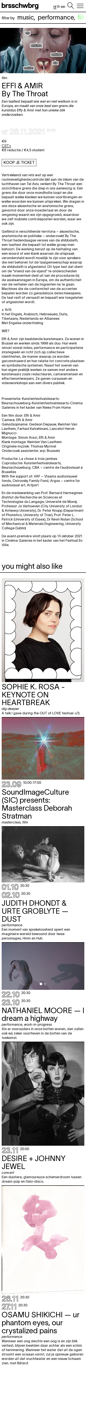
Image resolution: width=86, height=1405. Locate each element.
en (63, 6)
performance (56, 17)
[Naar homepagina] (21, 5)
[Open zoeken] (70, 6)
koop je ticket (19, 162)
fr (58, 6)
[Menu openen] (80, 6)
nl (54, 6)
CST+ (6, 145)
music (25, 17)
